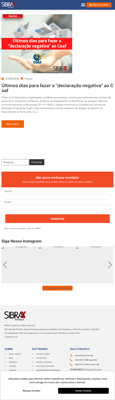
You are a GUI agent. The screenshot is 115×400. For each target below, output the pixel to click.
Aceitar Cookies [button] (83, 391)
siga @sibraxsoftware (59, 288)
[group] (20, 265)
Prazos (28, 78)
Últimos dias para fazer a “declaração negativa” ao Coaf (57, 88)
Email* (8, 202)
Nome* (8, 191)
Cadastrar (58, 218)
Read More (13, 124)
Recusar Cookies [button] (31, 391)
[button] (83, 4)
